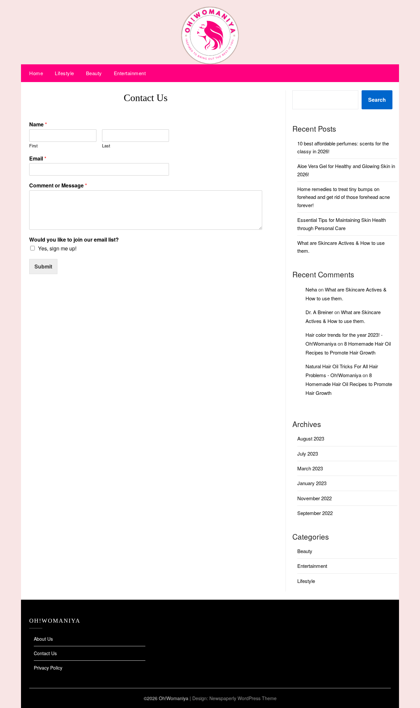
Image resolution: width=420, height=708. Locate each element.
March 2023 (310, 468)
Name (38, 124)
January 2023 (311, 483)
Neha (311, 289)
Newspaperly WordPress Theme (243, 698)
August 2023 (310, 438)
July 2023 (307, 453)
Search (377, 99)
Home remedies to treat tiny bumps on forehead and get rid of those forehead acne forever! (343, 196)
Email (37, 158)
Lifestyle (64, 73)
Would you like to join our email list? (74, 239)
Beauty (94, 73)
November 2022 (314, 498)
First (33, 146)
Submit (43, 266)
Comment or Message (58, 185)
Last (106, 146)
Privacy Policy (48, 667)
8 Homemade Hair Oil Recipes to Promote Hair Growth (348, 384)
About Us (43, 638)
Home (36, 73)
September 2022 (315, 512)
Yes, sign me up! (57, 248)
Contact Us (45, 653)
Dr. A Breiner (319, 312)
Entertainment (130, 73)
